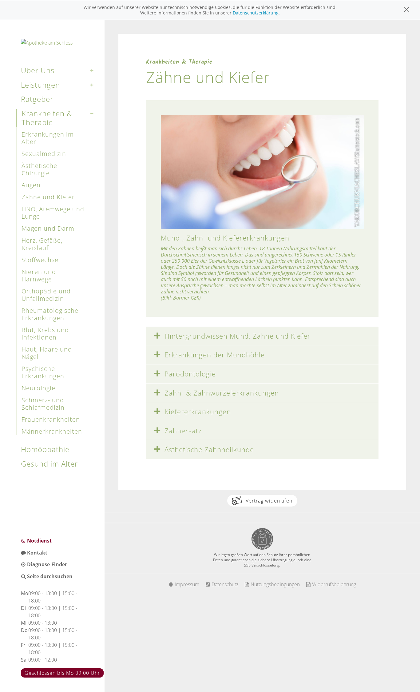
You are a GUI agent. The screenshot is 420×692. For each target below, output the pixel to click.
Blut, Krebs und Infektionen (45, 333)
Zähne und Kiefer (48, 197)
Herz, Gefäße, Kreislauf (42, 244)
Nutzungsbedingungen (274, 584)
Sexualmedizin (44, 153)
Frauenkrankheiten (51, 419)
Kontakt (36, 552)
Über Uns (37, 70)
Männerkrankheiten (52, 431)
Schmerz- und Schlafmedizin (43, 404)
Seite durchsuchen (49, 576)
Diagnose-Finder (46, 564)
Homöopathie (45, 449)
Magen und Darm (48, 228)
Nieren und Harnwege (39, 275)
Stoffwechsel (41, 260)
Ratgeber (37, 99)
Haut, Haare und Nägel (47, 353)
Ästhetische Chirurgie (39, 169)
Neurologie (38, 388)
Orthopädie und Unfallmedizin (46, 295)
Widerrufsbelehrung (333, 584)
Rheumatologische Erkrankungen (50, 314)
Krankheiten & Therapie (47, 117)
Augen (31, 185)
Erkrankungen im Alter (48, 138)
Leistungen (40, 85)
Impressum (186, 584)
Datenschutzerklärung (256, 13)
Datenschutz (224, 584)
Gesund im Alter (49, 464)
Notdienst (39, 540)
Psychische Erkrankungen (43, 372)
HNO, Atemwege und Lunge (53, 213)
